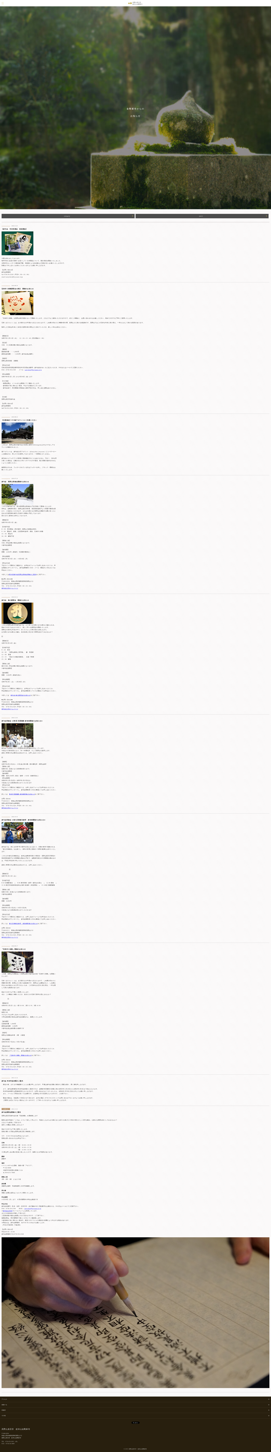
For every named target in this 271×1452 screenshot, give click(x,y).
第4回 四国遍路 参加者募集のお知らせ (22, 794)
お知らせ (5, 1109)
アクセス (4, 1399)
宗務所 (4, 1410)
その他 (4, 1415)
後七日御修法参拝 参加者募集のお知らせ (23, 923)
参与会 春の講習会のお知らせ (21, 695)
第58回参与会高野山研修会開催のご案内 (22, 574)
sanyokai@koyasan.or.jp (33, 370)
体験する (4, 1405)
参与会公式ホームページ (10, 588)
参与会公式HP (7, 1211)
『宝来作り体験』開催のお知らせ (20, 1055)
